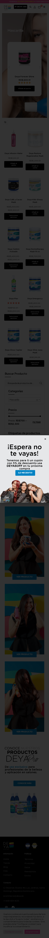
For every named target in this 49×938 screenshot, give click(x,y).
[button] (45, 439)
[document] (24, 469)
